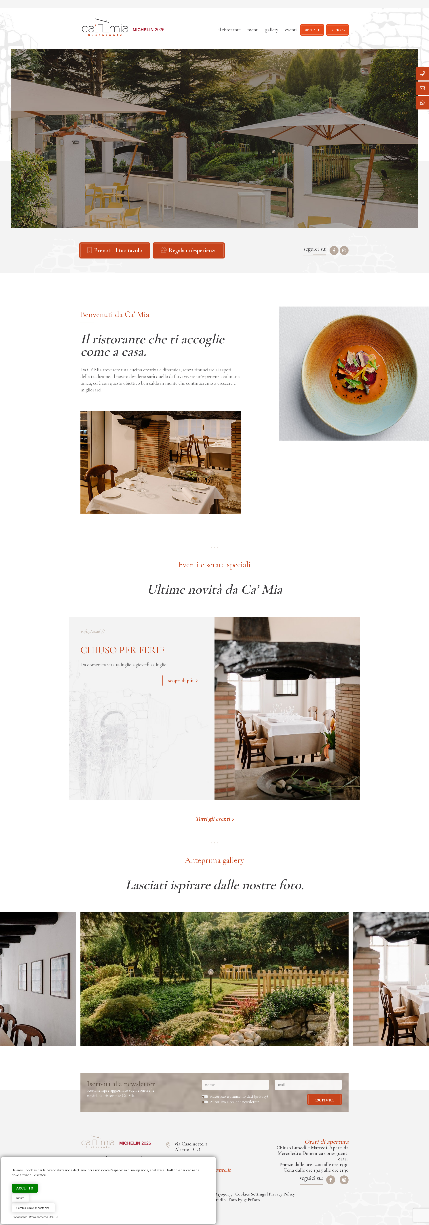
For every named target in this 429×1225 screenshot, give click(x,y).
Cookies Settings (250, 1194)
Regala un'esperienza (193, 250)
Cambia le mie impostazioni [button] (33, 1208)
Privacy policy (19, 1217)
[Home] (130, 979)
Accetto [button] (24, 1188)
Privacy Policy (282, 1194)
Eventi (291, 30)
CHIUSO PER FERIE (122, 650)
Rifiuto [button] (20, 1198)
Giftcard (311, 30)
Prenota (337, 30)
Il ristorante (230, 30)
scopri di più (180, 680)
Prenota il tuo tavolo (118, 250)
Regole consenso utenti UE (44, 1217)
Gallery (271, 30)
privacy (261, 1096)
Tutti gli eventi (212, 818)
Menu (253, 30)
